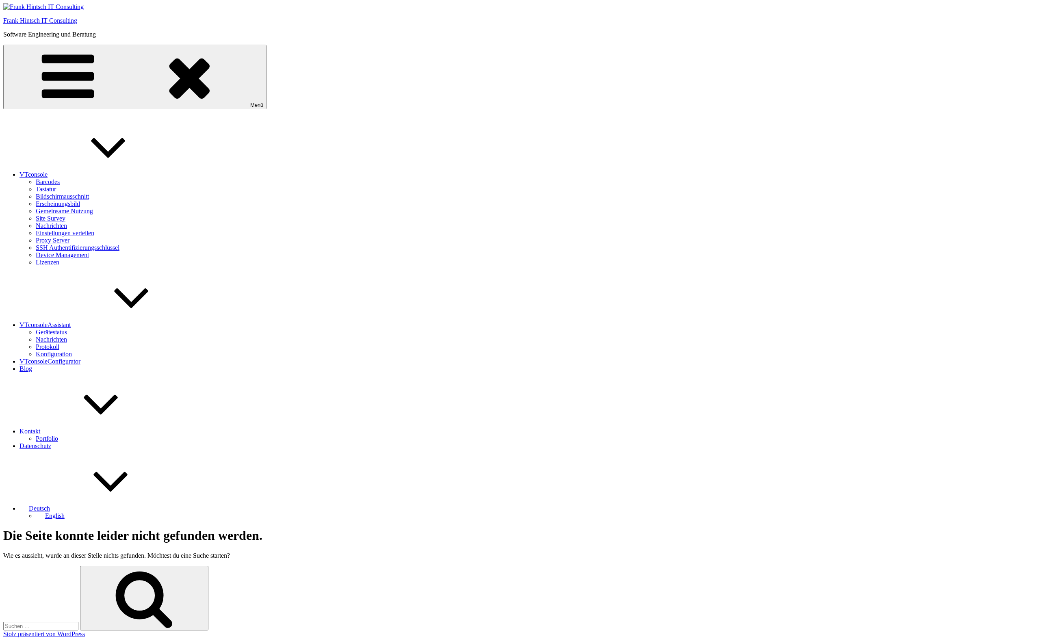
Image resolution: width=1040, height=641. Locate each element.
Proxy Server (52, 240)
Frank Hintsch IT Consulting (40, 20)
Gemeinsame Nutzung (64, 211)
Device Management (62, 254)
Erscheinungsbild (58, 203)
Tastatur (46, 189)
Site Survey (50, 218)
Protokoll (47, 346)
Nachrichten (51, 225)
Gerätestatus (51, 332)
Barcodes (48, 181)
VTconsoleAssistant (45, 324)
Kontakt (30, 431)
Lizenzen (47, 262)
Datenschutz (35, 445)
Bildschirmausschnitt (62, 196)
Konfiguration (54, 354)
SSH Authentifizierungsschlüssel (77, 247)
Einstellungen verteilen (65, 233)
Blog (26, 368)
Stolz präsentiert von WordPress (44, 633)
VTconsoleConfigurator (50, 361)
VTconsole (34, 174)
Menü (256, 105)
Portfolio (47, 438)
